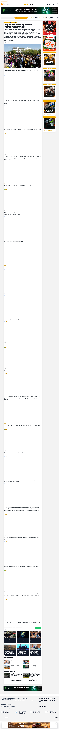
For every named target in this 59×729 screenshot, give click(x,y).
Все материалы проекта (47, 114)
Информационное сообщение (21, 17)
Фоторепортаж (15, 22)
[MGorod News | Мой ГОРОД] (29, 4)
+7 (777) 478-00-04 (21, 713)
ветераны (7, 627)
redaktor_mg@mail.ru (51, 712)
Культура (6, 22)
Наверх (56, 717)
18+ (57, 4)
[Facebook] (51, 4)
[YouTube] (53, 4)
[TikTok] (55, 4)
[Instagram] (47, 4)
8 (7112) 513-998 (21, 712)
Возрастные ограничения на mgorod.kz (46, 704)
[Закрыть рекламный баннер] (56, 723)
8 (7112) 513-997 (6, 712)
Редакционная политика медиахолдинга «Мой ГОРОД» (48, 701)
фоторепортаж (19, 627)
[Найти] (13, 18)
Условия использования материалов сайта (47, 698)
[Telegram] (49, 4)
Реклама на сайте (42, 706)
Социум (10, 22)
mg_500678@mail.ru (36, 712)
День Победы (13, 627)
